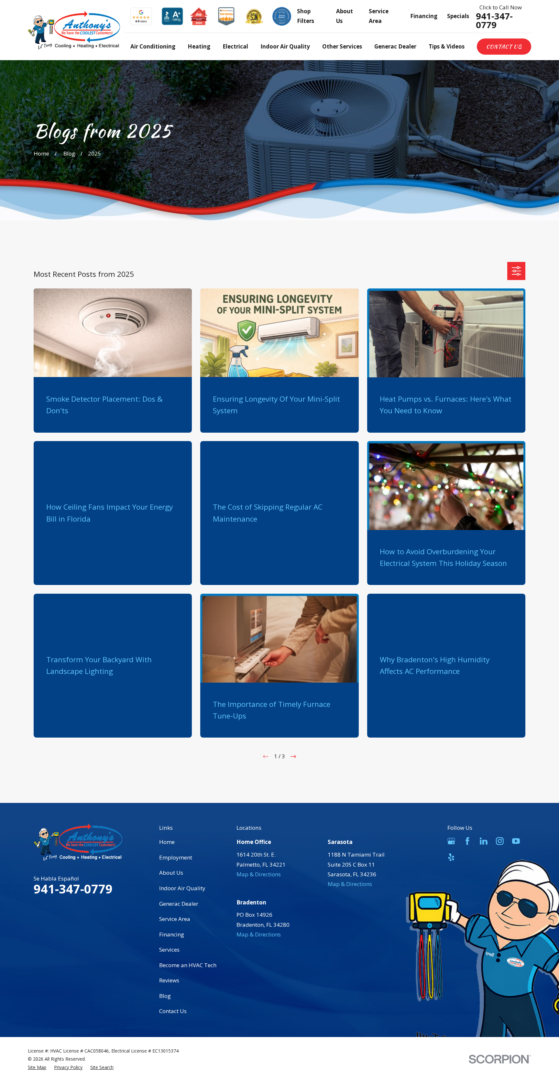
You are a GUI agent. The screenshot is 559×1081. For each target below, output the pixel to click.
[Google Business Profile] (451, 841)
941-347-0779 (494, 20)
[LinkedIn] (484, 841)
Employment (175, 857)
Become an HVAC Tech (187, 965)
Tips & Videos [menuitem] (447, 46)
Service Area (174, 919)
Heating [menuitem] (199, 46)
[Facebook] (467, 841)
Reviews (169, 980)
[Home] (74, 30)
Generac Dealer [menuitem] (395, 46)
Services (169, 949)
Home (167, 842)
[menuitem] (37, 1067)
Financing (423, 16)
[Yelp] (451, 857)
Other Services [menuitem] (342, 46)
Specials (458, 16)
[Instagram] (500, 841)
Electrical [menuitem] (235, 46)
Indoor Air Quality (182, 888)
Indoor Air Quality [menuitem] (285, 46)
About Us (171, 872)
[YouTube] (516, 841)
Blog (165, 996)
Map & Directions (258, 874)
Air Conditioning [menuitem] (152, 46)
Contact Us (504, 46)
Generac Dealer (178, 903)
